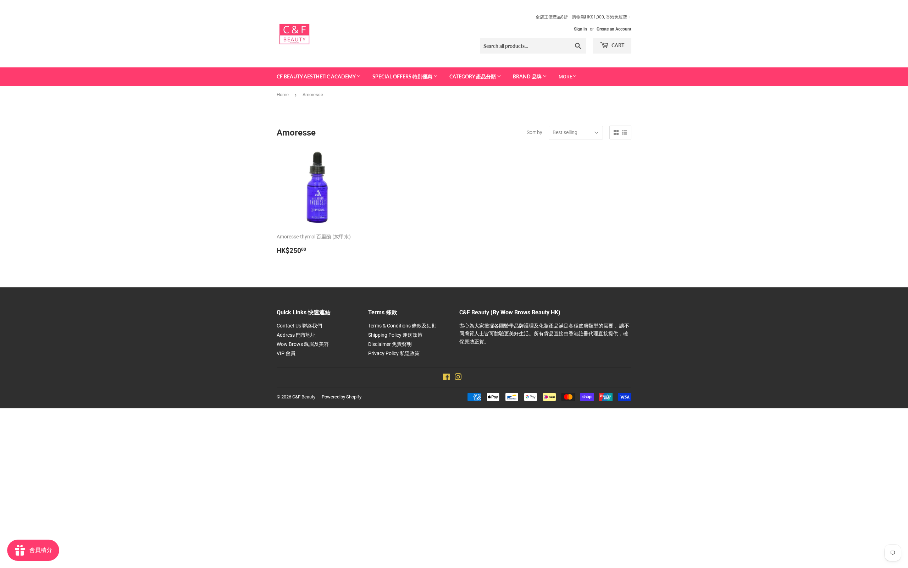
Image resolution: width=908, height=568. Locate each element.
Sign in (580, 29)
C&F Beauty (303, 396)
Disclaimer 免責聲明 (390, 344)
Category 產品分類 (473, 76)
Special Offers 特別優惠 (402, 76)
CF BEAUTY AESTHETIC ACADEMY (316, 76)
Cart (617, 45)
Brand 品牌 (528, 76)
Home (283, 94)
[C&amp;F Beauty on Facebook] (446, 378)
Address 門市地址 (296, 335)
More (565, 76)
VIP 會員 (286, 353)
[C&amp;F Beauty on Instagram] (458, 378)
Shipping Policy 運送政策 (395, 335)
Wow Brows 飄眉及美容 (303, 344)
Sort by (534, 132)
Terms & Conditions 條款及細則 (402, 326)
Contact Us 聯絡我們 (299, 326)
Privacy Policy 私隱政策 (394, 353)
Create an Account (614, 29)
